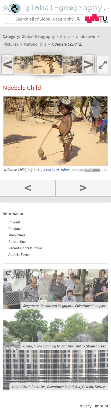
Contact (14, 228)
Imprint (14, 222)
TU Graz (96, 18)
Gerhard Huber (57, 170)
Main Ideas (16, 235)
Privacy (84, 405)
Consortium (17, 241)
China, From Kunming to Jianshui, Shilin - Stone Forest (64, 346)
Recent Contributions (25, 248)
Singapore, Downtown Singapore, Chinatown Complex (64, 305)
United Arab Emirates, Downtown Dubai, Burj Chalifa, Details (59, 386)
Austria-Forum (20, 254)
